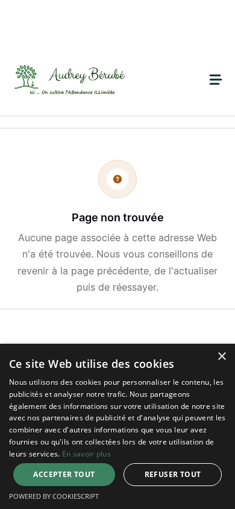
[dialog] (117, 426)
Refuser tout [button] (173, 474)
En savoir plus (86, 454)
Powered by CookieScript (54, 496)
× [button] (221, 356)
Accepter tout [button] (64, 474)
